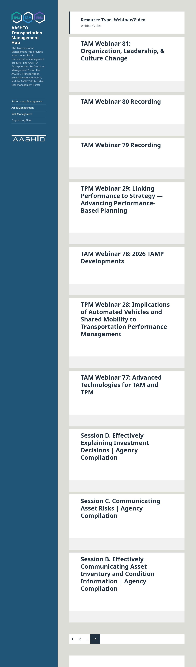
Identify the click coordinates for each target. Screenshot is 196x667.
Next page (95, 639)
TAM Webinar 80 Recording (121, 101)
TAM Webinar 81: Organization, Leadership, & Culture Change (123, 50)
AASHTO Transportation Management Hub (26, 35)
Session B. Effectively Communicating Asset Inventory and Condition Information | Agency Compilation (118, 573)
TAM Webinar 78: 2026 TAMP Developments (122, 257)
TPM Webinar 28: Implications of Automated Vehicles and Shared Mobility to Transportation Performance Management (125, 319)
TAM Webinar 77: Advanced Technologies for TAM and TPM (121, 384)
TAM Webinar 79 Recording (121, 145)
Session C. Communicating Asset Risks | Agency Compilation (120, 508)
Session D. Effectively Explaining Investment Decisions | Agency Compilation (115, 446)
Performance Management (26, 101)
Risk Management (21, 114)
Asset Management (22, 107)
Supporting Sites (21, 120)
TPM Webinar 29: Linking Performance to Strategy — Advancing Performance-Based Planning (122, 199)
